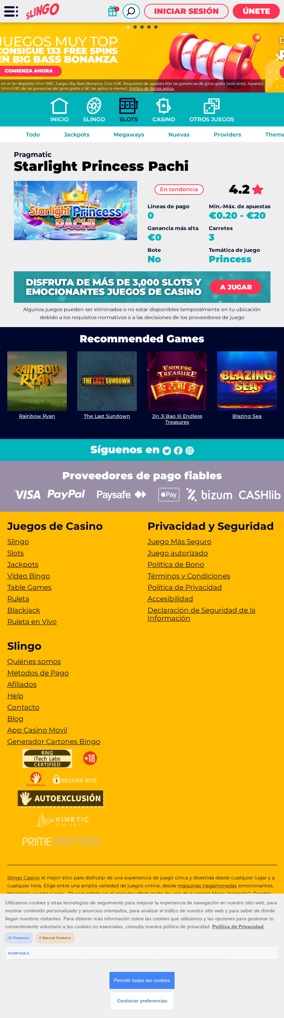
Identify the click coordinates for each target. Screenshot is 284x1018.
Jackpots (76, 134)
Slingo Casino (23, 877)
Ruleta (18, 599)
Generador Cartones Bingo (53, 741)
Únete (256, 11)
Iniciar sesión (186, 11)
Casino (163, 119)
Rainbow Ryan (37, 416)
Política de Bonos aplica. (170, 88)
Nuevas (178, 134)
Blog (15, 718)
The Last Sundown (107, 416)
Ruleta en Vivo (32, 621)
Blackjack (23, 610)
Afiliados (22, 684)
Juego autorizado (178, 553)
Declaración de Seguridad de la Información (202, 614)
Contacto (23, 707)
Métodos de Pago (38, 673)
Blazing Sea (246, 416)
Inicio (59, 119)
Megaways (129, 134)
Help (15, 696)
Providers (227, 134)
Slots (128, 119)
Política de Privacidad (185, 587)
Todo (33, 134)
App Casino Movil (37, 730)
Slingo (94, 119)
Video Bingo (28, 576)
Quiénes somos (34, 661)
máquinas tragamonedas (207, 885)
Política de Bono (176, 564)
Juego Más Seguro (180, 541)
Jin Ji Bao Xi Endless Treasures (177, 419)
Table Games (29, 587)
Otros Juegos (211, 119)
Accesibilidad (170, 599)
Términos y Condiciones (189, 576)
